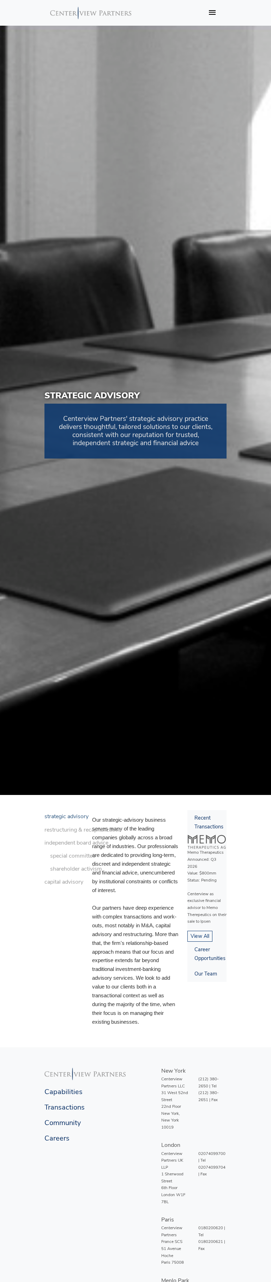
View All (200, 936)
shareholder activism (76, 869)
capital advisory (63, 882)
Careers (57, 1138)
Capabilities (63, 1092)
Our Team (205, 973)
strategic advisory (66, 816)
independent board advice (76, 843)
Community (62, 1123)
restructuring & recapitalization (82, 830)
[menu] (82, 849)
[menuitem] (82, 816)
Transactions (64, 1107)
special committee (72, 856)
